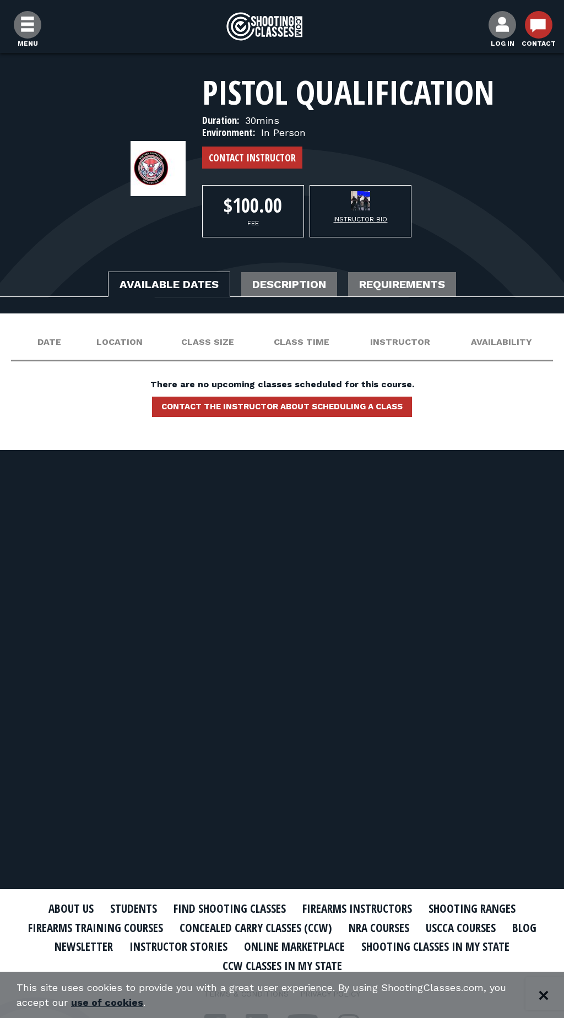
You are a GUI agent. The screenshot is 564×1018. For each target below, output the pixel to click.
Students (133, 908)
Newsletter (84, 946)
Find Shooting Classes (229, 908)
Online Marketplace (294, 946)
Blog (524, 927)
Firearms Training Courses (95, 927)
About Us (71, 908)
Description (289, 284)
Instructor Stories (178, 946)
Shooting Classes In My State (435, 946)
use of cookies (107, 1002)
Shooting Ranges (472, 908)
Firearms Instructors (357, 908)
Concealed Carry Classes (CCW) (256, 927)
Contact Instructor (252, 157)
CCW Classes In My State (282, 965)
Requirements (402, 284)
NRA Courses (379, 927)
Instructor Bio (360, 219)
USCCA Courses (461, 927)
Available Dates (169, 284)
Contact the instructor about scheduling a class (282, 406)
